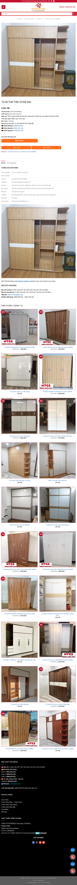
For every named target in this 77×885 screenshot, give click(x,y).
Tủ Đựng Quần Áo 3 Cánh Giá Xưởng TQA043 (19, 748)
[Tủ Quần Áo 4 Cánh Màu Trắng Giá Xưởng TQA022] (57, 549)
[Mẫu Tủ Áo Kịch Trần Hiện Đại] (57, 460)
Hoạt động (4, 809)
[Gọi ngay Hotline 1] (72, 857)
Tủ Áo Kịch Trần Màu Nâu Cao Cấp (19, 480)
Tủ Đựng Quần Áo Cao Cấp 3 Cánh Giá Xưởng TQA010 (19, 569)
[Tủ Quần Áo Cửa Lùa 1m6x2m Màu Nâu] (57, 684)
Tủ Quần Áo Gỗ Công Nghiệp (52, 19)
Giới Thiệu (5, 800)
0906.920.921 (19, 788)
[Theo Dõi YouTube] (54, 1)
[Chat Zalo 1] (72, 850)
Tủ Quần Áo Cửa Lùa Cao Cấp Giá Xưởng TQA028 (57, 347)
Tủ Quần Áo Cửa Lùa (13, 151)
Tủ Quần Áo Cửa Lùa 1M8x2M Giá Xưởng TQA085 (57, 660)
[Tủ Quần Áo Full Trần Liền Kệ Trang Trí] (57, 505)
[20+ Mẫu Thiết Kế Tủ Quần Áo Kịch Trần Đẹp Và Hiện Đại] (57, 594)
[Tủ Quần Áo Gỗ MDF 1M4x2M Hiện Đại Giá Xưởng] (19, 594)
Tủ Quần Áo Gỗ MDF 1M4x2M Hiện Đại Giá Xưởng (19, 613)
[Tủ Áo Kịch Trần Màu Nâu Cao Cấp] (19, 460)
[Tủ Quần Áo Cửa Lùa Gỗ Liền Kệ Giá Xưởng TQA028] (57, 729)
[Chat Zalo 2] (72, 864)
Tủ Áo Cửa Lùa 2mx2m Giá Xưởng (19, 436)
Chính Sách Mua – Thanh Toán (11, 802)
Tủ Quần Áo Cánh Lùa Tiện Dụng (19, 391)
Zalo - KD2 (46, 147)
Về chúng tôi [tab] (11, 163)
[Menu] (3, 7)
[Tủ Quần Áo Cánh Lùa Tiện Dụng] (19, 371)
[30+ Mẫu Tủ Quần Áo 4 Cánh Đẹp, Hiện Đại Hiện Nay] (19, 640)
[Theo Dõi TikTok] (51, 1)
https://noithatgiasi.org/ (15, 294)
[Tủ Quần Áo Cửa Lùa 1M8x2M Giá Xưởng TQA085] (57, 640)
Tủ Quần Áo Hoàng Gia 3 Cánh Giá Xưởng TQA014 (19, 347)
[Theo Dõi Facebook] (49, 1)
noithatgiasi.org (15, 784)
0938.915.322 (18, 130)
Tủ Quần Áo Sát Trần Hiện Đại (19, 704)
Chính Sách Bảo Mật (8, 807)
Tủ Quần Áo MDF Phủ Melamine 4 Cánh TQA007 (57, 391)
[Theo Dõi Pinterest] (40, 842)
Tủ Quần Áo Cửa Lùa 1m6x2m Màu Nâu (57, 704)
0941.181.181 (18, 128)
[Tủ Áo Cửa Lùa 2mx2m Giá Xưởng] (19, 416)
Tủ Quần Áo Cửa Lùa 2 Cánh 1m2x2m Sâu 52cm (57, 436)
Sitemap (4, 812)
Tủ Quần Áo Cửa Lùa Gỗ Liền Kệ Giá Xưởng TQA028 (58, 748)
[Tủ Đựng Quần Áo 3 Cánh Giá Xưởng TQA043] (19, 729)
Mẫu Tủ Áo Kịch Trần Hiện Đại (58, 480)
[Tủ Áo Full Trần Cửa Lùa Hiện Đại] (19, 505)
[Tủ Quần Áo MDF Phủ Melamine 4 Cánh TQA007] (57, 371)
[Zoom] (4, 94)
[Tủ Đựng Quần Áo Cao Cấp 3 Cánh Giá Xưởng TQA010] (19, 549)
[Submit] (74, 13)
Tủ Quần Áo (39, 19)
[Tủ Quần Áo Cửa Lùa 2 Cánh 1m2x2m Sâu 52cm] (57, 416)
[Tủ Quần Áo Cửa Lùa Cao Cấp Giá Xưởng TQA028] (57, 327)
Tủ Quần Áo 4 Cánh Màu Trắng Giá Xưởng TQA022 (57, 569)
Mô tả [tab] (3, 163)
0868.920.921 (18, 126)
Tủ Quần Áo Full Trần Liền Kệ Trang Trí (57, 525)
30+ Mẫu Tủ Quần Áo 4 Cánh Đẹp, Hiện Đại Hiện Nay (19, 660)
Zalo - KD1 (16, 147)
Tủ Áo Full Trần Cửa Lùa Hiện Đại (19, 525)
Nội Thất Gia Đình (29, 19)
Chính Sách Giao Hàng (9, 804)
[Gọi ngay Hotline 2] (72, 871)
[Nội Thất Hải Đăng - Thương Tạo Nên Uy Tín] (38, 7)
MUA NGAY (19, 140)
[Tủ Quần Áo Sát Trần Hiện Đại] (19, 684)
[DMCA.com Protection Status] (41, 833)
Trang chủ (19, 19)
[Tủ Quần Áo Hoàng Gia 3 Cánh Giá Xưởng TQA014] (19, 327)
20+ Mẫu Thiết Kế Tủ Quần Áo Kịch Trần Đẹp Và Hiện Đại (58, 614)
